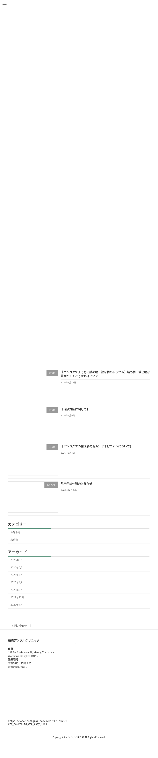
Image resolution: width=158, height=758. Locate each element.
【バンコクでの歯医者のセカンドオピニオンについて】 (97, 446)
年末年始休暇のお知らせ (76, 483)
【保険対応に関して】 (75, 409)
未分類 (14, 539)
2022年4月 (16, 605)
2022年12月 (17, 597)
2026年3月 (16, 590)
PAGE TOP (150, 731)
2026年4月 (16, 582)
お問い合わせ (19, 625)
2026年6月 (16, 567)
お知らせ (15, 532)
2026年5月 (16, 575)
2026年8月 (16, 560)
